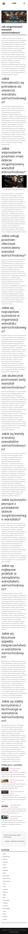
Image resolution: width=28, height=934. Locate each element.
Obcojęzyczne (6, 881)
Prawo (4, 886)
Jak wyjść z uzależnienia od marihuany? (14, 841)
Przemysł (5, 889)
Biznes (4, 854)
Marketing (5, 870)
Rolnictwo (5, 892)
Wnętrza (5, 916)
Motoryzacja (6, 876)
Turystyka (5, 905)
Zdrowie (5, 919)
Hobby (4, 865)
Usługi (4, 914)
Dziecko (5, 859)
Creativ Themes (15, 932)
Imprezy (5, 867)
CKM (14, 3)
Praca (4, 884)
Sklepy (4, 895)
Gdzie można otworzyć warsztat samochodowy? (12, 836)
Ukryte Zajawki (6, 908)
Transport (5, 903)
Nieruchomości (6, 878)
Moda (4, 873)
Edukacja (5, 862)
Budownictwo (6, 856)
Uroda (4, 911)
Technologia (6, 900)
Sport (4, 897)
